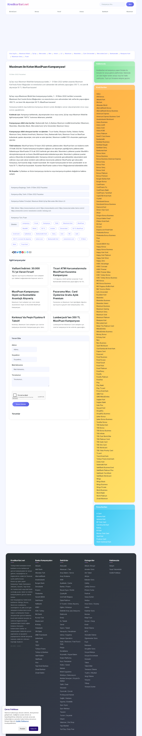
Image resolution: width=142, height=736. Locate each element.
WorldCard (12, 11)
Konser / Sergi (90, 621)
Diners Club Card (103, 210)
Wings (99, 479)
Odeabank (38, 628)
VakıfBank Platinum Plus (105, 470)
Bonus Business (102, 156)
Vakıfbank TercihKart (104, 473)
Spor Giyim (64, 705)
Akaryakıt (63, 566)
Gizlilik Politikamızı (22, 721)
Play (98, 382)
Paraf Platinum (102, 368)
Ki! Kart (99, 530)
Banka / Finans (65, 586)
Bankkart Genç (102, 148)
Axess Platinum (102, 133)
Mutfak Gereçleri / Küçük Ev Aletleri (70, 680)
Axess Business (102, 122)
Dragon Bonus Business (105, 215)
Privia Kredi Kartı (102, 391)
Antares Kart (101, 516)
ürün (62, 234)
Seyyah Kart (101, 408)
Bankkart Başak (102, 145)
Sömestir (88, 659)
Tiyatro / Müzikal (91, 673)
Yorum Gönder (21, 404)
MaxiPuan (81, 223)
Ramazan (88, 645)
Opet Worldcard (102, 346)
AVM (61, 580)
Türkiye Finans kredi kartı (105, 459)
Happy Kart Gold (102, 252)
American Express (103, 114)
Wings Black (101, 481)
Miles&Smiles (101, 329)
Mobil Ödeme (89, 628)
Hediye (87, 600)
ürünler (52, 228)
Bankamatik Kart (53, 239)
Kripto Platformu (65, 658)
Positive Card (101, 539)
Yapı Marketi (64, 726)
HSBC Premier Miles (104, 272)
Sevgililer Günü (90, 649)
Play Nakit (100, 385)
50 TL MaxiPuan (78, 228)
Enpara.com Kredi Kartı (105, 230)
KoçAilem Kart (101, 295)
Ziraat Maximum (102, 498)
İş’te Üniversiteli (102, 292)
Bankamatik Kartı (41, 234)
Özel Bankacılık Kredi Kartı (106, 349)
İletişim (111, 566)
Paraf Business (102, 357)
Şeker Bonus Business (104, 419)
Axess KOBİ (101, 131)
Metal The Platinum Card (105, 326)
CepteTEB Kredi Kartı (104, 196)
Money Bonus (101, 334)
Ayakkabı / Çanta (66, 583)
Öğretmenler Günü (91, 638)
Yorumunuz (16, 375)
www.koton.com (69, 239)
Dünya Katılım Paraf (103, 218)
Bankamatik (101, 139)
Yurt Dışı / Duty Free (67, 729)
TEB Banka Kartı (102, 425)
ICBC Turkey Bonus (103, 275)
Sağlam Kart (101, 399)
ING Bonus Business (104, 283)
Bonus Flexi (101, 164)
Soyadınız (16, 355)
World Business (102, 490)
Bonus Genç (101, 167)
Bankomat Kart (102, 150)
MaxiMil (25, 228)
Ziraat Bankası (40, 669)
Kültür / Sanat (65, 665)
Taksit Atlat (88, 666)
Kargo (62, 647)
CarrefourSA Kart (103, 525)
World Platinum (102, 496)
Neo (98, 340)
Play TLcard (101, 388)
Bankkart (105, 11)
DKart (99, 213)
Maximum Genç (102, 312)
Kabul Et (33, 729)
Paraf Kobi (100, 366)
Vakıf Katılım (39, 656)
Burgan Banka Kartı (103, 179)
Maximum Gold (102, 315)
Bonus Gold (101, 170)
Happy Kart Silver (103, 258)
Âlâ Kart (99, 102)
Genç (54, 234)
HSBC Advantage (103, 264)
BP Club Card (101, 522)
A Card (99, 513)
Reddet (22, 729)
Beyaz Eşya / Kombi (67, 590)
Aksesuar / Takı (65, 569)
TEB (36, 642)
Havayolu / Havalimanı (68, 631)
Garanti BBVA (40, 597)
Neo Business (101, 343)
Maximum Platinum (103, 317)
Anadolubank (40, 580)
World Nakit (101, 493)
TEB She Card (101, 445)
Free (98, 241)
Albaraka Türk (40, 573)
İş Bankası (28, 234)
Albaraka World (102, 105)
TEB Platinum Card (103, 439)
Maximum (130, 11)
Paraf (59, 11)
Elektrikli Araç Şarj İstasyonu (70, 611)
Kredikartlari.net (18, 4)
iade (76, 234)
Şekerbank (39, 638)
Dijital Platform (65, 600)
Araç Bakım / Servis (67, 573)
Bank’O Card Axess (103, 136)
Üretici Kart (100, 462)
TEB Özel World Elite (104, 436)
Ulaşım (62, 719)
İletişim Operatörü (66, 638)
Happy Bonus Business (105, 249)
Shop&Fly (100, 411)
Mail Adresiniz (17, 365)
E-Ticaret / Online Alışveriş (69, 604)
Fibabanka (39, 593)
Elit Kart (99, 224)
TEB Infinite (101, 433)
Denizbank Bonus (103, 201)
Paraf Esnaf (101, 363)
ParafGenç (100, 371)
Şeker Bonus (101, 416)
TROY (37, 645)
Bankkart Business (103, 142)
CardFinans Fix (102, 187)
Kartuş (99, 528)
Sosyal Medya (90, 652)
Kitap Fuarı (88, 618)
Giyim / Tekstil (65, 628)
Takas (87, 662)
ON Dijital (38, 631)
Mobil (34, 228)
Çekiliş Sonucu (90, 586)
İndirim (87, 607)
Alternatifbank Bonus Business (107, 111)
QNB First (100, 394)
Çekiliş (87, 583)
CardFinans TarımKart (104, 193)
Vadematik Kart (102, 465)
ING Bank (38, 614)
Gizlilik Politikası (114, 573)
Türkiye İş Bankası (41, 652)
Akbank (37, 566)
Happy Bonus (101, 247)
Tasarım (63, 712)
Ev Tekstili (63, 621)
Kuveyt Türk (39, 618)
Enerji (62, 618)
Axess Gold (101, 128)
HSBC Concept (102, 266)
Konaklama (64, 651)
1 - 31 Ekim (82, 239)
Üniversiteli (63, 228)
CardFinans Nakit (103, 190)
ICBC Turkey (39, 611)
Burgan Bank (39, 583)
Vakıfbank (38, 659)
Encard (99, 227)
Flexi (98, 238)
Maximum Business (103, 306)
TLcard (99, 453)
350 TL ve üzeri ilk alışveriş (22, 239)
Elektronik (63, 614)
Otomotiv (63, 688)
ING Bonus (100, 281)
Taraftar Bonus (102, 422)
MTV (86, 631)
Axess (82, 11)
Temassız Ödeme (91, 669)
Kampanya (46, 223)
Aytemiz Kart (101, 519)
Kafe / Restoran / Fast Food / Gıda (70, 643)
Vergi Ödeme (89, 676)
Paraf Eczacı (101, 360)
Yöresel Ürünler (90, 687)
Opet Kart (100, 536)
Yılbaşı (87, 683)
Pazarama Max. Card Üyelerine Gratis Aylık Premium (65, 295)
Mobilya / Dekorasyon (68, 675)
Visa (36, 662)
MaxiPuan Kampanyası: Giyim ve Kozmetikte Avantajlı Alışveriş (25, 295)
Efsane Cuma (89, 590)
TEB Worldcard (102, 448)
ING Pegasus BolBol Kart (105, 286)
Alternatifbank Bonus (104, 108)
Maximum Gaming (103, 309)
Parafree (100, 380)
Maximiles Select (102, 303)
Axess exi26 (101, 125)
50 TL (43, 228)
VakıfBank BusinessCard (105, 467)
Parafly (99, 374)
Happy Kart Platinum (104, 255)
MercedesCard (102, 323)
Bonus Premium (102, 176)
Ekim (14, 244)
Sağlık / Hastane (65, 698)
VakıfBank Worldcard (104, 476)
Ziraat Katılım (39, 673)
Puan (86, 642)
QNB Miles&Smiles (103, 397)
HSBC (37, 607)
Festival (87, 593)
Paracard (100, 354)
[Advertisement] (71, 32)
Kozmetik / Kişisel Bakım (68, 654)
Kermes (87, 614)
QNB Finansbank (41, 635)
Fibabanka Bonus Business (106, 235)
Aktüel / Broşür (90, 566)
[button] (15, 252)
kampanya (26, 223)
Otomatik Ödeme (90, 635)
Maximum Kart (68, 223)
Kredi (86, 624)
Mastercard (39, 621)
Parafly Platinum (102, 377)
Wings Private (101, 487)
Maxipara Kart (101, 320)
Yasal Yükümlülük (115, 569)
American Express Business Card (108, 116)
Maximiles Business (103, 300)
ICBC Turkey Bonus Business (107, 278)
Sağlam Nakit (101, 402)
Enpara (37, 590)
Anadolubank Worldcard (105, 119)
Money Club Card (103, 533)
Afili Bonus (100, 97)
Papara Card (101, 351)
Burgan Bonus (102, 181)
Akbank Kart (101, 99)
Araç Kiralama (65, 576)
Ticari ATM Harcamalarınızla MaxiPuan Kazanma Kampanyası (69, 271)
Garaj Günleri (89, 597)
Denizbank (39, 586)
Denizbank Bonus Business (106, 204)
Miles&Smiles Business (104, 332)
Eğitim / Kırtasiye (66, 607)
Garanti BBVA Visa (103, 244)
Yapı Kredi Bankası (41, 666)
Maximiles (100, 298)
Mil (69, 234)
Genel (62, 624)
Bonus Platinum (102, 173)
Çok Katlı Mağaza (66, 597)
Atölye (87, 576)
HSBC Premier (101, 269)
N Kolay (38, 624)
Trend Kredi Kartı (102, 456)
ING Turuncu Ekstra (103, 289)
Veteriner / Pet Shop (67, 722)
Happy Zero (101, 261)
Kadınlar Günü (90, 611)
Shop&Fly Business (103, 414)
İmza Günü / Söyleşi (92, 604)
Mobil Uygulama (65, 672)
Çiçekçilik (63, 593)
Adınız (14, 345)
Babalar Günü (89, 580)
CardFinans (101, 184)
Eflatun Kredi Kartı (103, 221)
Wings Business (102, 484)
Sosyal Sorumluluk (91, 656)
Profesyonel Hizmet (67, 695)
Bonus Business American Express (109, 159)
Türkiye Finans (40, 649)
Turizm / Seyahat (66, 715)
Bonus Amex (101, 153)
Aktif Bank (38, 569)
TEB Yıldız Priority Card (105, 450)
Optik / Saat (64, 684)
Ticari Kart (24, 244)
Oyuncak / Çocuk (66, 691)
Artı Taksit (88, 573)
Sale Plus (100, 405)
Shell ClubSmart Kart (104, 542)
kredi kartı (16, 234)
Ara (130, 4)
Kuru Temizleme (65, 661)
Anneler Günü (89, 569)
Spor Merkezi (65, 708)
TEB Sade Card (102, 442)
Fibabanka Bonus (103, 232)
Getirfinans (39, 600)
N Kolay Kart (101, 337)
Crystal (99, 198)
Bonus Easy (101, 162)
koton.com (39, 239)
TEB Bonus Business (104, 431)
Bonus (37, 11)
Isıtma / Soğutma (66, 635)
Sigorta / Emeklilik (66, 702)
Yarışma (87, 680)
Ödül (56, 223)
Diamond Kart (101, 207)
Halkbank (38, 604)
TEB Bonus (100, 428)
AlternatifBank (40, 576)
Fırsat (36, 223)
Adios (99, 94)
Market (62, 668)
